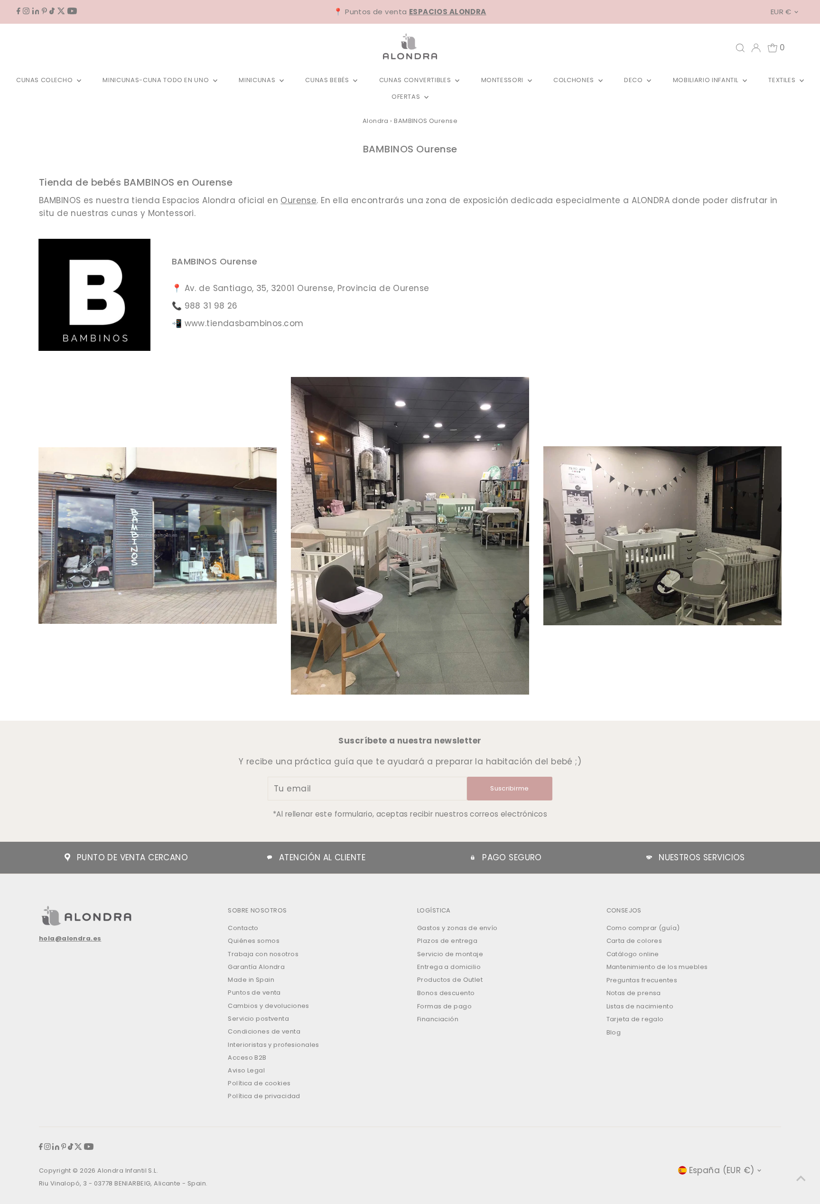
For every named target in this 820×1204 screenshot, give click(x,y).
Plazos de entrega (447, 940)
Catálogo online (632, 954)
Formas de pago (444, 1006)
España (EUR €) (722, 1170)
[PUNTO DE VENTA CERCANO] (67, 857)
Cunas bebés (328, 80)
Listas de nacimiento (640, 1006)
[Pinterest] (44, 11)
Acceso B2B (247, 1057)
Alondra (376, 120)
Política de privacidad (264, 1096)
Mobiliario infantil (706, 80)
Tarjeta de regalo (635, 1019)
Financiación (437, 1019)
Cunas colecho (45, 80)
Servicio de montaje (450, 954)
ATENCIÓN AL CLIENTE (322, 857)
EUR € (781, 12)
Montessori (503, 80)
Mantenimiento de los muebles (657, 966)
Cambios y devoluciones (268, 1005)
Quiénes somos (254, 940)
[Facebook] (18, 11)
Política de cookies (259, 1083)
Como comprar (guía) (643, 927)
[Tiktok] (52, 11)
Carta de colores (634, 940)
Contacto (243, 927)
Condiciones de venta (264, 1031)
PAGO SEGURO (512, 857)
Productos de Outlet (450, 979)
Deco (634, 80)
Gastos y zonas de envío (457, 927)
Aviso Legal (246, 1070)
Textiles (782, 80)
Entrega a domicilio (449, 966)
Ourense (298, 200)
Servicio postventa (258, 1018)
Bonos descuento (446, 992)
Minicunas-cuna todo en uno (156, 80)
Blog (613, 1032)
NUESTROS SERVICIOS (702, 857)
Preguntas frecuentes (642, 980)
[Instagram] (26, 11)
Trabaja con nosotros (263, 954)
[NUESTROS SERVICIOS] (649, 857)
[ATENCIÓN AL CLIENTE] (269, 857)
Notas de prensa (633, 992)
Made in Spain (251, 979)
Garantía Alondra (256, 966)
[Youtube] (72, 11)
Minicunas (258, 80)
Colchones (574, 80)
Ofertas (406, 96)
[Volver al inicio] (801, 1177)
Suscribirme (509, 788)
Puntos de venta (254, 992)
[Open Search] (740, 48)
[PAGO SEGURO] (472, 857)
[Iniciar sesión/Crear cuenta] (756, 48)
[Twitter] (61, 11)
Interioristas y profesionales (273, 1044)
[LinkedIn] (35, 11)
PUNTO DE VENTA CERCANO (132, 857)
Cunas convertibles (416, 80)
